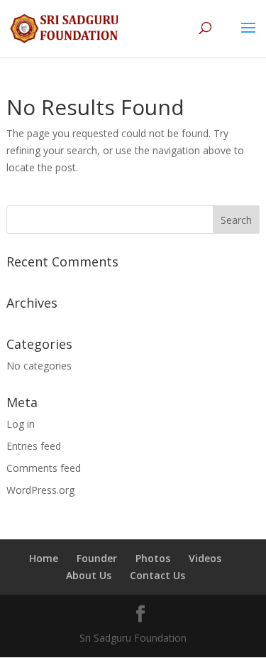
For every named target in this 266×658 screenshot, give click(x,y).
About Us (88, 575)
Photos (152, 558)
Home (43, 558)
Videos (205, 558)
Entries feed (33, 446)
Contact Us (157, 575)
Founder (97, 558)
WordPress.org (40, 490)
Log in (20, 424)
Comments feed (43, 468)
